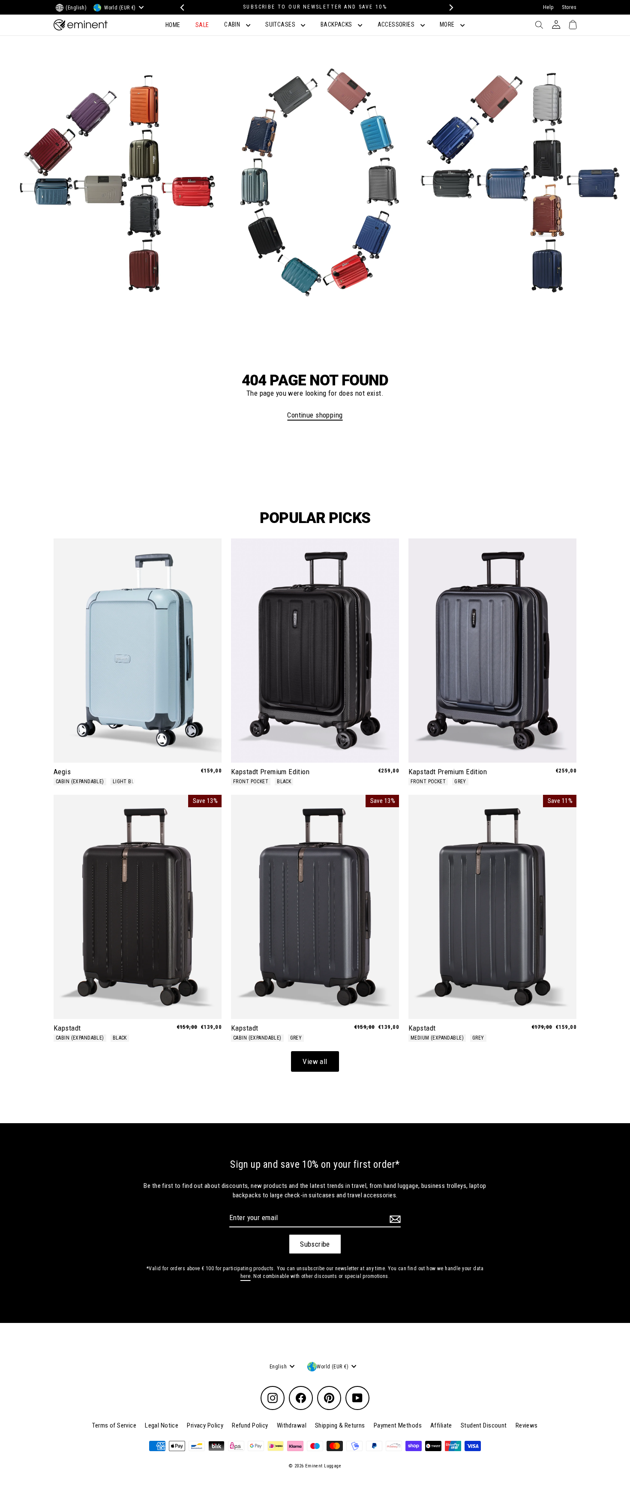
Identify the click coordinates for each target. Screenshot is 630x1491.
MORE (448, 24)
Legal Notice (161, 1425)
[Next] (449, 7)
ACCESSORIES (397, 24)
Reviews (527, 1425)
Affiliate (441, 1425)
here (245, 1276)
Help (548, 7)
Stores (569, 7)
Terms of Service (114, 1425)
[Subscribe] (394, 1219)
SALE (202, 24)
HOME (172, 24)
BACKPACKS (337, 24)
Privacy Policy (205, 1425)
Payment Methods (398, 1425)
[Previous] (181, 7)
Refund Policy (250, 1425)
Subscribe (315, 1244)
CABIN (233, 24)
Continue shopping (314, 415)
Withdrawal (291, 1425)
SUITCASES (281, 24)
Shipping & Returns (340, 1425)
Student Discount (484, 1425)
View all (315, 1061)
